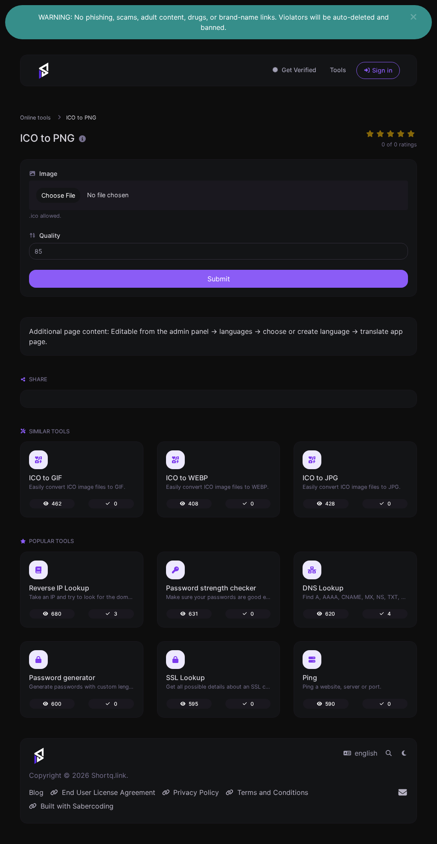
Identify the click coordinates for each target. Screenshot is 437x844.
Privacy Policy (195, 792)
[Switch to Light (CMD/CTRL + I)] (404, 753)
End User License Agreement (107, 792)
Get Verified (298, 69)
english (365, 753)
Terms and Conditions (271, 792)
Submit (218, 279)
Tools (338, 69)
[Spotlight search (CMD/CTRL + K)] (389, 753)
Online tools (35, 117)
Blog (36, 792)
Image (47, 173)
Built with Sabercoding (76, 806)
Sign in (381, 70)
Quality (49, 235)
